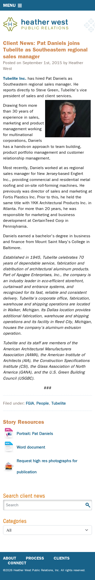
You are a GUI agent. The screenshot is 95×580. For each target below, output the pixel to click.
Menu (9, 5)
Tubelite (58, 403)
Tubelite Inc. (14, 78)
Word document (31, 447)
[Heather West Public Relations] (44, 24)
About (9, 558)
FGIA (30, 403)
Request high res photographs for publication (47, 466)
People (42, 403)
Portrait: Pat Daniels (35, 433)
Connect (17, 563)
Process (35, 558)
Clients (62, 558)
